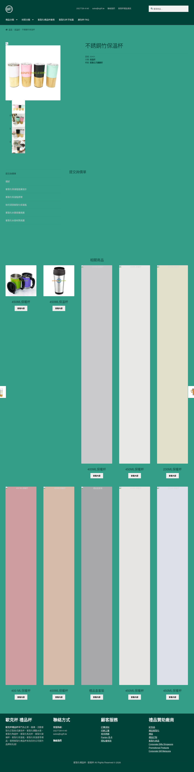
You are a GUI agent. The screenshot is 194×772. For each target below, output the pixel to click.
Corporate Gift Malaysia (160, 751)
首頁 (10, 29)
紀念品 (152, 727)
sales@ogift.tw (98, 8)
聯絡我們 (111, 8)
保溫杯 (17, 29)
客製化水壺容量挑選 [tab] (15, 212)
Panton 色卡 (106, 737)
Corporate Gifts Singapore (161, 744)
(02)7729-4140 (82, 8)
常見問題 (105, 733)
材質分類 (26, 19)
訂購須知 (105, 727)
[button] (7, 43)
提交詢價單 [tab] (11, 173)
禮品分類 (10, 19)
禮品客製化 (154, 730)
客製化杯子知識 (66, 19)
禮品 (151, 733)
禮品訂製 (153, 737)
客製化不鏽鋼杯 (96, 62)
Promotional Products (159, 747)
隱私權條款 (106, 740)
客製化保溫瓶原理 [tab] (14, 196)
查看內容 (21, 308)
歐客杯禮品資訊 (124, 8)
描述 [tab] (8, 181)
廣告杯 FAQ (83, 19)
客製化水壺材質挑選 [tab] (15, 220)
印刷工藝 (105, 730)
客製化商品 (154, 740)
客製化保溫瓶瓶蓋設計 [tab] (16, 189)
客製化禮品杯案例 (46, 19)
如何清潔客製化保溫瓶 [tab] (16, 204)
